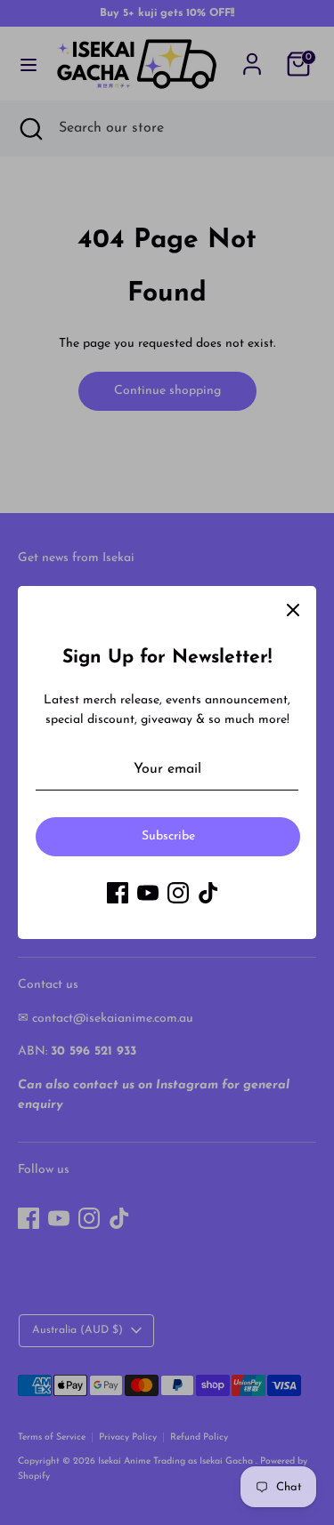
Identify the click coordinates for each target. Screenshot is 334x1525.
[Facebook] (117, 892)
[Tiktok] (208, 892)
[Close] (293, 609)
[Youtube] (148, 892)
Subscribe (168, 836)
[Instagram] (178, 892)
